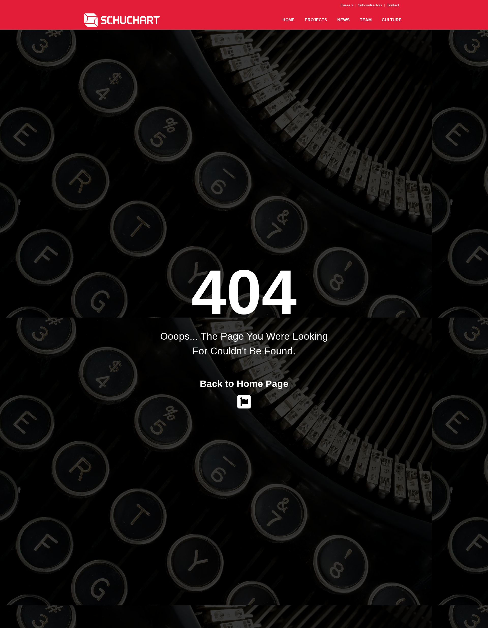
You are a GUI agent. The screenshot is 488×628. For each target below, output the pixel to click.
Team (366, 20)
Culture (392, 20)
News (343, 20)
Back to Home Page (244, 384)
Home (288, 20)
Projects (316, 20)
